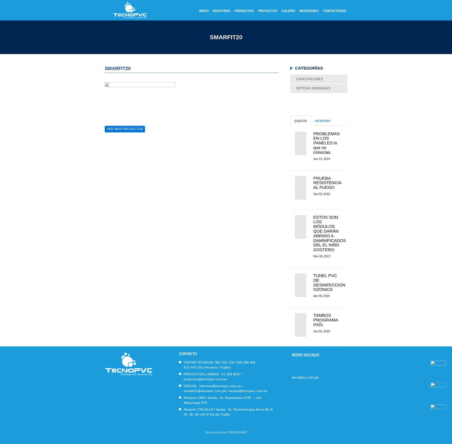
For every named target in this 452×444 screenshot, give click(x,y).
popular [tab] (300, 121)
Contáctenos (334, 11)
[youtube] (311, 365)
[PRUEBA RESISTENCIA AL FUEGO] (300, 188)
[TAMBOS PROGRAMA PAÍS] (300, 325)
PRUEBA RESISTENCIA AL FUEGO (327, 183)
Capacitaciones (309, 79)
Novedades (309, 11)
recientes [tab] (322, 121)
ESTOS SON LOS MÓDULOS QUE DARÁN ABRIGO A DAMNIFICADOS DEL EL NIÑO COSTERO (329, 233)
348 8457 (233, 374)
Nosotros (221, 11)
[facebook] (294, 365)
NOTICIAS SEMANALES (313, 88)
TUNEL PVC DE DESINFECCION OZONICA (329, 282)
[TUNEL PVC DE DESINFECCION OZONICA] (300, 285)
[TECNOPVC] (129, 363)
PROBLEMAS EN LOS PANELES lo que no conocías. (326, 143)
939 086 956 (246, 362)
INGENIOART (237, 432)
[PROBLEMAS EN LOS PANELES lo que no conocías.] (300, 143)
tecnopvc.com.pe (305, 377)
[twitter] (302, 365)
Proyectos (267, 11)
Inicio (204, 11)
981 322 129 (224, 362)
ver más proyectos (125, 129)
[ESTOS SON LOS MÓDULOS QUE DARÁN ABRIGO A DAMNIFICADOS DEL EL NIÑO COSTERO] (300, 227)
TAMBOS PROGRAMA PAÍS (325, 320)
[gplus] (319, 365)
